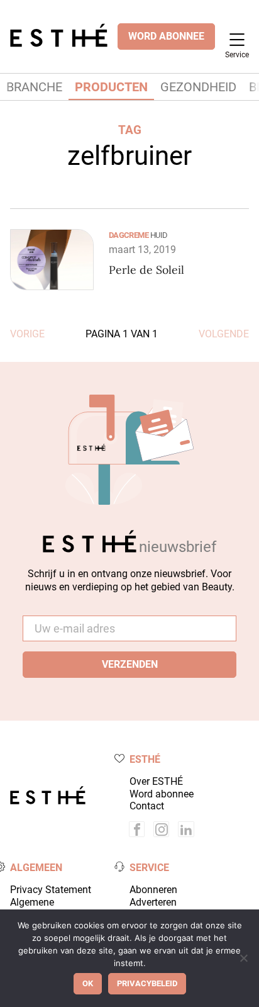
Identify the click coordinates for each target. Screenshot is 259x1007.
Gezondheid (198, 86)
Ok (87, 983)
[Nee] (243, 958)
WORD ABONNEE (166, 36)
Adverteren (153, 902)
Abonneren (153, 890)
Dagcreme (128, 235)
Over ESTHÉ (156, 781)
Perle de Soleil (146, 269)
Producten (111, 86)
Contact (147, 806)
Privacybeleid (147, 983)
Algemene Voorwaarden (39, 908)
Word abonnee (162, 794)
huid (158, 235)
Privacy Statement (50, 890)
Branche (34, 86)
